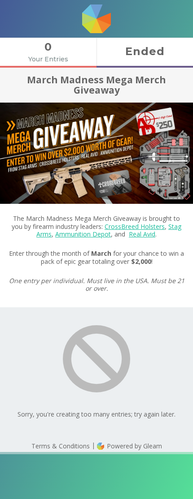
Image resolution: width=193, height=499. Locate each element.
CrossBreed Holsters (135, 226)
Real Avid (142, 234)
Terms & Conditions (60, 446)
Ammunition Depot (83, 234)
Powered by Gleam (133, 446)
